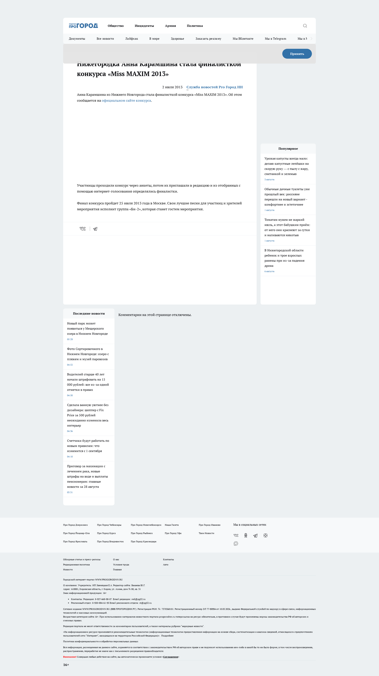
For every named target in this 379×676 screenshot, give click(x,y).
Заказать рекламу (208, 38)
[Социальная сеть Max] (236, 543)
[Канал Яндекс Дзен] (265, 535)
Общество (116, 26)
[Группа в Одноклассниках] (246, 535)
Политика (195, 26)
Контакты (168, 559)
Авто (165, 564)
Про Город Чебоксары (109, 524)
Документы (77, 38)
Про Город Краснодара (143, 541)
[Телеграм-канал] (256, 535)
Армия (170, 26)
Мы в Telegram (275, 38)
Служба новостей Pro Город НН (215, 87)
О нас (116, 559)
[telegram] (96, 228)
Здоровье (177, 38)
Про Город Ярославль (75, 541)
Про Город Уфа (173, 533)
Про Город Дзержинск (75, 524)
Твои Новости (206, 533)
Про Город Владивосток (110, 541)
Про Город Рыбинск (142, 533)
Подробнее (167, 635)
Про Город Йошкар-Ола (76, 533)
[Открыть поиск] (305, 26)
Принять (297, 54)
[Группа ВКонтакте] (236, 535)
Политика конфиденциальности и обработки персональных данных (100, 641)
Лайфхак (131, 38)
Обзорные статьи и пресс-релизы (81, 559)
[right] (311, 39)
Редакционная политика (76, 564)
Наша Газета (172, 524)
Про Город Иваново (209, 524)
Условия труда (121, 564)
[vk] (83, 228)
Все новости (105, 38)
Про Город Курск (106, 533)
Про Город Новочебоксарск (146, 524)
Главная (117, 569)
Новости (68, 569)
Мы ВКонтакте (243, 38)
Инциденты (144, 26)
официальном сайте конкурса (126, 100)
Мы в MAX (305, 38)
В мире (154, 38)
